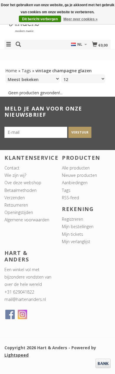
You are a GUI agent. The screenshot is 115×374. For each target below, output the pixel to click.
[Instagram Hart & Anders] (22, 314)
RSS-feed (70, 197)
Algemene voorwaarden (26, 220)
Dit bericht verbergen (40, 19)
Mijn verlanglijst (76, 241)
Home (11, 70)
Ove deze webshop (22, 182)
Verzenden (14, 197)
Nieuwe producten (79, 175)
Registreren (72, 219)
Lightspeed (16, 355)
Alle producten (76, 168)
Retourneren (16, 205)
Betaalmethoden (20, 190)
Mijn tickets (72, 234)
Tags (26, 70)
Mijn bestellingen (77, 226)
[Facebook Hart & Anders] (10, 314)
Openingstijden (18, 212)
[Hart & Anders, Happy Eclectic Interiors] (31, 24)
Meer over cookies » (80, 19)
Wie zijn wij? (15, 175)
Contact (11, 168)
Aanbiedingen (75, 182)
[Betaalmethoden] (103, 363)
